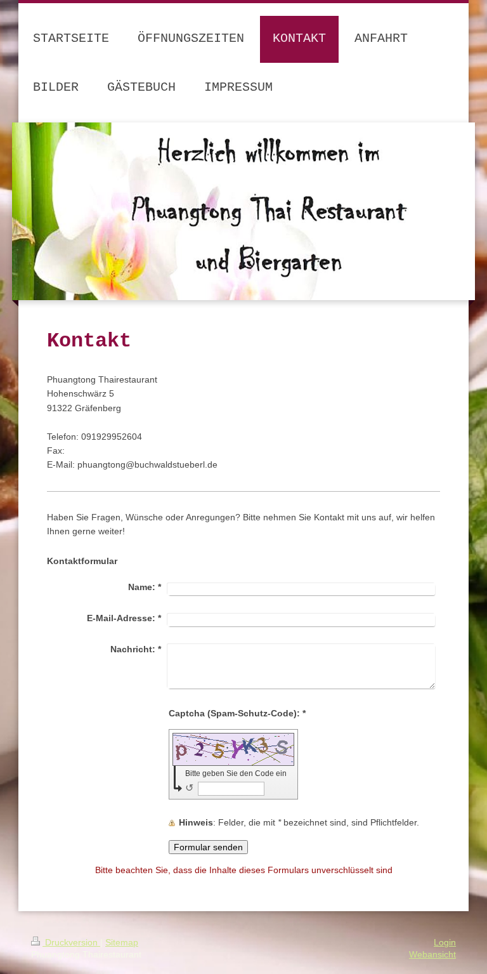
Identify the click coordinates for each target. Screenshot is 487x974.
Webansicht (432, 954)
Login (445, 942)
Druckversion (71, 942)
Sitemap (121, 942)
